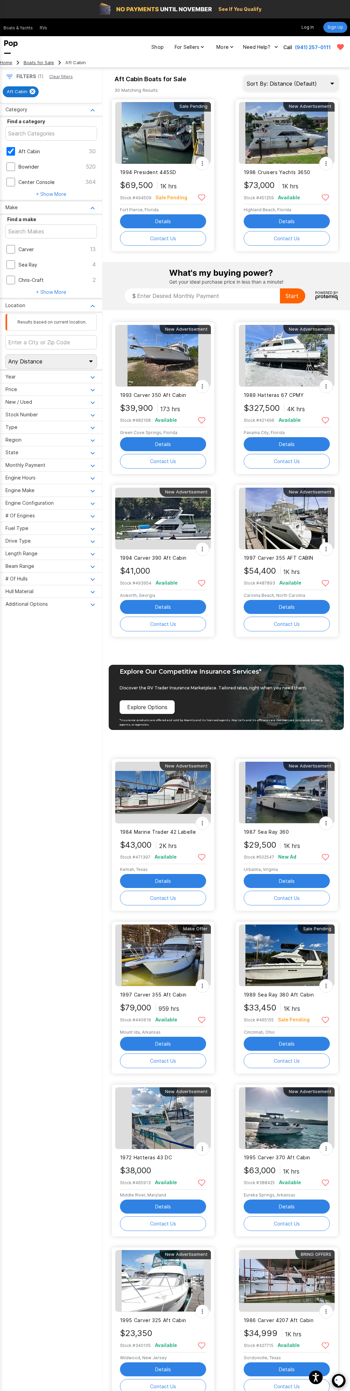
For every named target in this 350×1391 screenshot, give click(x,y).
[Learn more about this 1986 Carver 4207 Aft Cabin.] (287, 1281)
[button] (316, 1377)
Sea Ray (27, 265)
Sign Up (335, 27)
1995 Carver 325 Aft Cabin (153, 1320)
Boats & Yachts (18, 27)
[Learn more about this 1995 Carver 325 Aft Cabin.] (163, 1281)
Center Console (36, 182)
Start (291, 295)
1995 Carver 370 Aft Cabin (277, 1157)
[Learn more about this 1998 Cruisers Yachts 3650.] (287, 133)
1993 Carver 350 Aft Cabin (153, 395)
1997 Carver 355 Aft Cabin (153, 995)
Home (6, 62)
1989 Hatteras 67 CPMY (274, 395)
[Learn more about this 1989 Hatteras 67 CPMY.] (287, 356)
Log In (307, 27)
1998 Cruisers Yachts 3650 (277, 172)
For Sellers (187, 47)
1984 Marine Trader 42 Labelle (158, 832)
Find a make (21, 219)
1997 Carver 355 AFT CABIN (279, 558)
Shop (157, 47)
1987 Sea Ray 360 (266, 832)
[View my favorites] (340, 47)
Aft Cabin (29, 151)
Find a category (26, 121)
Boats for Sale (39, 62)
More (222, 47)
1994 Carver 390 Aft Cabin (153, 558)
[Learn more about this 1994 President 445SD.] (163, 133)
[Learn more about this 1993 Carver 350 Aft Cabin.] (163, 356)
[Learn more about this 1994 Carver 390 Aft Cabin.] (163, 518)
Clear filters (61, 76)
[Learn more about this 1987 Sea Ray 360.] (287, 792)
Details (163, 221)
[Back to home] (11, 47)
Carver (26, 249)
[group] (21, 91)
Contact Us (163, 238)
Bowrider (28, 167)
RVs (43, 27)
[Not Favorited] (202, 197)
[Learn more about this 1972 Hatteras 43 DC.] (163, 1118)
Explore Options (147, 707)
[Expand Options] (202, 163)
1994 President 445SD (148, 172)
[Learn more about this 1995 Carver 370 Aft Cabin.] (287, 1118)
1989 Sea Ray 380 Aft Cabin (279, 995)
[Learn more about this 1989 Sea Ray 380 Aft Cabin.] (287, 955)
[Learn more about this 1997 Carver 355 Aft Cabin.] (163, 955)
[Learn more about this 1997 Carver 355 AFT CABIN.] (287, 518)
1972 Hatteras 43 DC (146, 1157)
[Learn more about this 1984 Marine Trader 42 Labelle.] (163, 792)
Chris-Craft (31, 280)
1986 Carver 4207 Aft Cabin (279, 1320)
